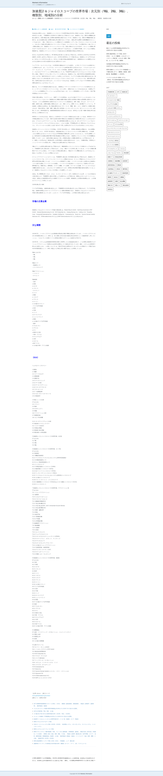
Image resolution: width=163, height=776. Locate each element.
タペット (110, 124)
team (52, 29)
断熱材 (119, 165)
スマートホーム (112, 120)
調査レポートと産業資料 (40, 29)
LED (118, 92)
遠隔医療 (110, 181)
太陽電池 (110, 161)
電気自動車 (126, 185)
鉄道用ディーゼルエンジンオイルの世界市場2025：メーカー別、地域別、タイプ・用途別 (56, 719)
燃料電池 (125, 169)
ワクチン (118, 153)
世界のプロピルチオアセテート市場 (42, 721)
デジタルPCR (118, 124)
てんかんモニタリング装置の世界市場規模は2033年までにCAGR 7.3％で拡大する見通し (56, 708)
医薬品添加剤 (118, 157)
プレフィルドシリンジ (114, 136)
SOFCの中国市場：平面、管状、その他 (43, 711)
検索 (107, 29)
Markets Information (39, 3)
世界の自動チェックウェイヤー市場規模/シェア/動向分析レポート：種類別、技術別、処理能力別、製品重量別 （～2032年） (118, 72)
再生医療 (126, 153)
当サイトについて (126, 3)
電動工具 (110, 185)
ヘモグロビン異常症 (113, 140)
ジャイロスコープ (74, 29)
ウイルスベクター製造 (114, 100)
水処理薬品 (111, 169)
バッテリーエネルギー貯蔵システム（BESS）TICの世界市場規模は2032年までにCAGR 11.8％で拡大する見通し (118, 80)
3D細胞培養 (111, 92)
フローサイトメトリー (114, 132)
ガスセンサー (111, 112)
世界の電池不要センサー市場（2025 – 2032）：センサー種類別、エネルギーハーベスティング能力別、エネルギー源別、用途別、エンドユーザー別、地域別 (118, 57)
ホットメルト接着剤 (113, 144)
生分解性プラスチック (114, 173)
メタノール (111, 153)
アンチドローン (112, 96)
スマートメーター (123, 120)
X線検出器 (124, 92)
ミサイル (122, 148)
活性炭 (118, 169)
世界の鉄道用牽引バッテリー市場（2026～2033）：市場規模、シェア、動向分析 (54, 741)
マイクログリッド (112, 148)
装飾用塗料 (125, 173)
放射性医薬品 (111, 165)
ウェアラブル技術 (112, 104)
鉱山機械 (122, 181)
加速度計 (82, 29)
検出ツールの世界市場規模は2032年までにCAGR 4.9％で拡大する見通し (118, 49)
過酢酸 (122, 177)
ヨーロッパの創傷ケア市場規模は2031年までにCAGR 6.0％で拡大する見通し (53, 716)
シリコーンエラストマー (114, 116)
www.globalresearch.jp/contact (41, 695)
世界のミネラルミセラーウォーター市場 (44, 729)
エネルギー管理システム (114, 108)
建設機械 (117, 161)
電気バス (117, 185)
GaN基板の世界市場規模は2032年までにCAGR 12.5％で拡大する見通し (117, 65)
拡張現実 (125, 161)
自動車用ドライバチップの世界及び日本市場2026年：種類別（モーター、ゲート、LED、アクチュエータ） (60, 743)
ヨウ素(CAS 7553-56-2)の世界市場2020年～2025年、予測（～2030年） (52, 713)
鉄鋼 (116, 181)
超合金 (116, 177)
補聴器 (109, 177)
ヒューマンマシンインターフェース (117, 128)
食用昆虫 (110, 189)
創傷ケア (110, 157)
